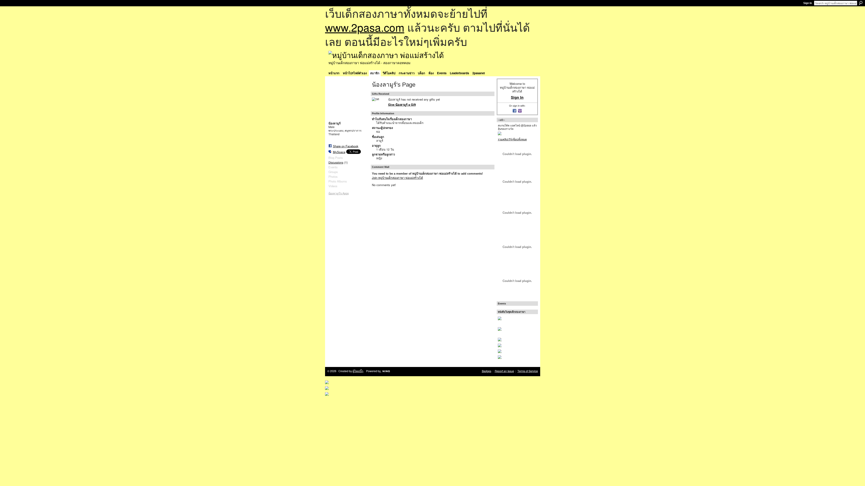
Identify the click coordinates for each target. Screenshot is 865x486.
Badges (486, 371)
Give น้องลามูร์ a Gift (402, 104)
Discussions (335, 162)
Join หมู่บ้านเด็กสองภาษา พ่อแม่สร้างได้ (397, 178)
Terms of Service (527, 371)
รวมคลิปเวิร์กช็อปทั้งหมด (512, 139)
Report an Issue (504, 371)
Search (861, 3)
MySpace (339, 152)
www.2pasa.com (364, 27)
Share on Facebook (345, 146)
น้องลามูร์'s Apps (338, 193)
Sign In (807, 3)
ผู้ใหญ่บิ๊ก (358, 371)
